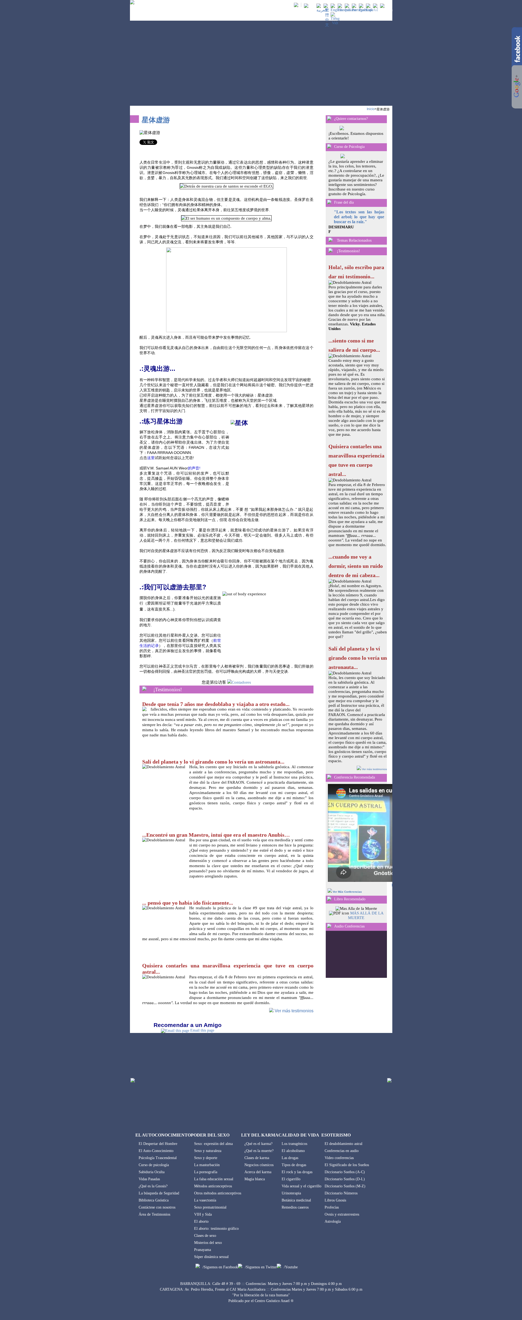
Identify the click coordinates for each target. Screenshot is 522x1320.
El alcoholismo (293, 1151)
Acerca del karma (257, 1172)
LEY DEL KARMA (289, 16)
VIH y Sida (203, 1214)
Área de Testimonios (154, 1214)
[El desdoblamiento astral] (372, 10)
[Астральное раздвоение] (365, 10)
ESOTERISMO (357, 16)
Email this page (202, 1030)
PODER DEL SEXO (254, 16)
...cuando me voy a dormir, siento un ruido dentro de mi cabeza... (355, 566)
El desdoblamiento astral (343, 1144)
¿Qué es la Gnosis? (153, 1186)
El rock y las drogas (297, 1172)
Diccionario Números (341, 1193)
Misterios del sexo (208, 1243)
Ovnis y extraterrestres (342, 1214)
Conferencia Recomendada (354, 777)
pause (365, 949)
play (352, 949)
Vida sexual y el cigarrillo (301, 1186)
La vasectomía (205, 1200)
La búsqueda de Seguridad (159, 1193)
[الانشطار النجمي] (321, 10)
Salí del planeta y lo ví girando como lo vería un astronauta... (213, 762)
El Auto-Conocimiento (156, 1151)
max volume (379, 936)
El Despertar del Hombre (158, 1144)
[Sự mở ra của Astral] (335, 23)
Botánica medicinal (296, 1200)
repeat (352, 967)
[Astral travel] (336, 10)
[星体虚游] (327, 25)
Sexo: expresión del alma (213, 1144)
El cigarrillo (291, 1179)
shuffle (360, 962)
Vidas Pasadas (149, 1179)
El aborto (201, 1221)
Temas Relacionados (354, 240)
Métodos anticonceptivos (213, 1186)
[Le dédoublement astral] (344, 10)
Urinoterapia (291, 1193)
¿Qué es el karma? (258, 1144)
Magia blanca (254, 1179)
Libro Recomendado (349, 899)
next (379, 949)
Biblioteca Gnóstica (154, 1200)
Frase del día (344, 202)
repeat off (360, 972)
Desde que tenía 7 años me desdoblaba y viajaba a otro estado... (216, 704)
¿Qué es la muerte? (259, 1151)
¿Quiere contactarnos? (351, 119)
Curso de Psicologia (349, 147)
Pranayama (202, 1250)
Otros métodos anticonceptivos (217, 1193)
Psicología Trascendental (158, 1158)
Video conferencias (339, 1158)
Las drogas (290, 1158)
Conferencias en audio (342, 1151)
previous (338, 949)
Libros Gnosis (335, 1200)
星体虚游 (383, 109)
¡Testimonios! (167, 689)
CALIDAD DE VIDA (324, 16)
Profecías (332, 1207)
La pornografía (205, 1172)
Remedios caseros (295, 1207)
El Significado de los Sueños (347, 1165)
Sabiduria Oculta (151, 1172)
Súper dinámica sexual (211, 1257)
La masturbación (207, 1165)
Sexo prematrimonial (210, 1207)
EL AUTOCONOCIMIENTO (213, 16)
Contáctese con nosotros (157, 1207)
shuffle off (360, 967)
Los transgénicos (294, 1144)
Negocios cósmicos (259, 1165)
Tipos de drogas (294, 1165)
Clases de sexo (205, 1236)
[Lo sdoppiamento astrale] (350, 10)
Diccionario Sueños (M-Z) (345, 1186)
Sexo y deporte (205, 1158)
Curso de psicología (154, 1165)
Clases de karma (256, 1158)
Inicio (371, 109)
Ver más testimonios (294, 1010)
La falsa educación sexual (213, 1179)
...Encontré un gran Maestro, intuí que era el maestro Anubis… (216, 835)
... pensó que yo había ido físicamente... (187, 903)
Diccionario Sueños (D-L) (345, 1179)
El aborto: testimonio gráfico (216, 1228)
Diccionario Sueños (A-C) (345, 1172)
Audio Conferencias (349, 926)
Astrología (333, 1221)
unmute (333, 936)
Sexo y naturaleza (207, 1151)
